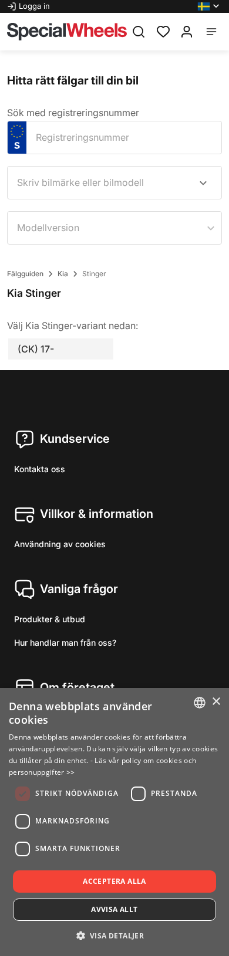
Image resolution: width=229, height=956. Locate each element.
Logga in (34, 6)
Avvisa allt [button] (114, 909)
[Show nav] (211, 31)
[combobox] (114, 183)
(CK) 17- (36, 349)
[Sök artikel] (138, 31)
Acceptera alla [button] (114, 881)
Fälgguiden (25, 273)
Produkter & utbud (49, 619)
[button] (209, 6)
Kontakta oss (39, 469)
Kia (63, 273)
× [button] (215, 701)
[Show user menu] (186, 31)
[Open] (203, 183)
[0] (163, 30)
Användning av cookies (60, 544)
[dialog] (114, 822)
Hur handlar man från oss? (65, 642)
